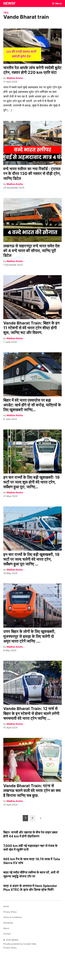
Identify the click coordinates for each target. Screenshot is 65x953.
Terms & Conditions (12, 917)
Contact (7, 934)
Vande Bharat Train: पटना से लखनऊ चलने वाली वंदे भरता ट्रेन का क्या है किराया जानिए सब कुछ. (32, 790)
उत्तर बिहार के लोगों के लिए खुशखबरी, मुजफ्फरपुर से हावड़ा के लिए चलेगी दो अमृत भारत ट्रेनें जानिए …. (29, 636)
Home (6, 906)
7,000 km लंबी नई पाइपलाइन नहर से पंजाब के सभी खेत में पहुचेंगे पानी (30, 847)
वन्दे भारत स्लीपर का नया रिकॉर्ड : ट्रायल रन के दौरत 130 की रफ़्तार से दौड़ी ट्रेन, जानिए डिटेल (32, 173)
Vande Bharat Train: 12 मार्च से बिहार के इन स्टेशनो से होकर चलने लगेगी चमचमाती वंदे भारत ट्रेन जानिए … (31, 713)
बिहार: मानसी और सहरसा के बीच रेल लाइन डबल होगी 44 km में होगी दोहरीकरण (30, 834)
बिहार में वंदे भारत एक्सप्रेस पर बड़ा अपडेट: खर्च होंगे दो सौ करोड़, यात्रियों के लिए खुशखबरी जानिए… (32, 405)
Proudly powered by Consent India (19, 944)
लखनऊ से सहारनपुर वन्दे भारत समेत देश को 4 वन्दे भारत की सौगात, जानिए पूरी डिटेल (31, 250)
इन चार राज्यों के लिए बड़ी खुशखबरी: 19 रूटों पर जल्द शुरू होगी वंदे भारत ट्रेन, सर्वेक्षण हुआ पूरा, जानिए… (31, 482)
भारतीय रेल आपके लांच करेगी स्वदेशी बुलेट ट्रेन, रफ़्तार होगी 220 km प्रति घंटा (32, 70)
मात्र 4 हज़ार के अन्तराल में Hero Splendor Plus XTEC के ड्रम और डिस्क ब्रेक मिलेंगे (30, 888)
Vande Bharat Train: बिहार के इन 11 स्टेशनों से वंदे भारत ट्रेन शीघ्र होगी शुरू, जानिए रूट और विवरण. (31, 328)
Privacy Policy (10, 912)
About (6, 928)
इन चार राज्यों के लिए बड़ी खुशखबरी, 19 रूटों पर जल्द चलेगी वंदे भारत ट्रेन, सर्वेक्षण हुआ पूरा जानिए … (31, 559)
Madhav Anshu (15, 78)
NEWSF (9, 3)
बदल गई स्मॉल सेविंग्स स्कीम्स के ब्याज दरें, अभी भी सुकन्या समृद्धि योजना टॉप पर (31, 874)
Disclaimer (8, 923)
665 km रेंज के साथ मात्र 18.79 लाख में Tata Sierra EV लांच (31, 861)
